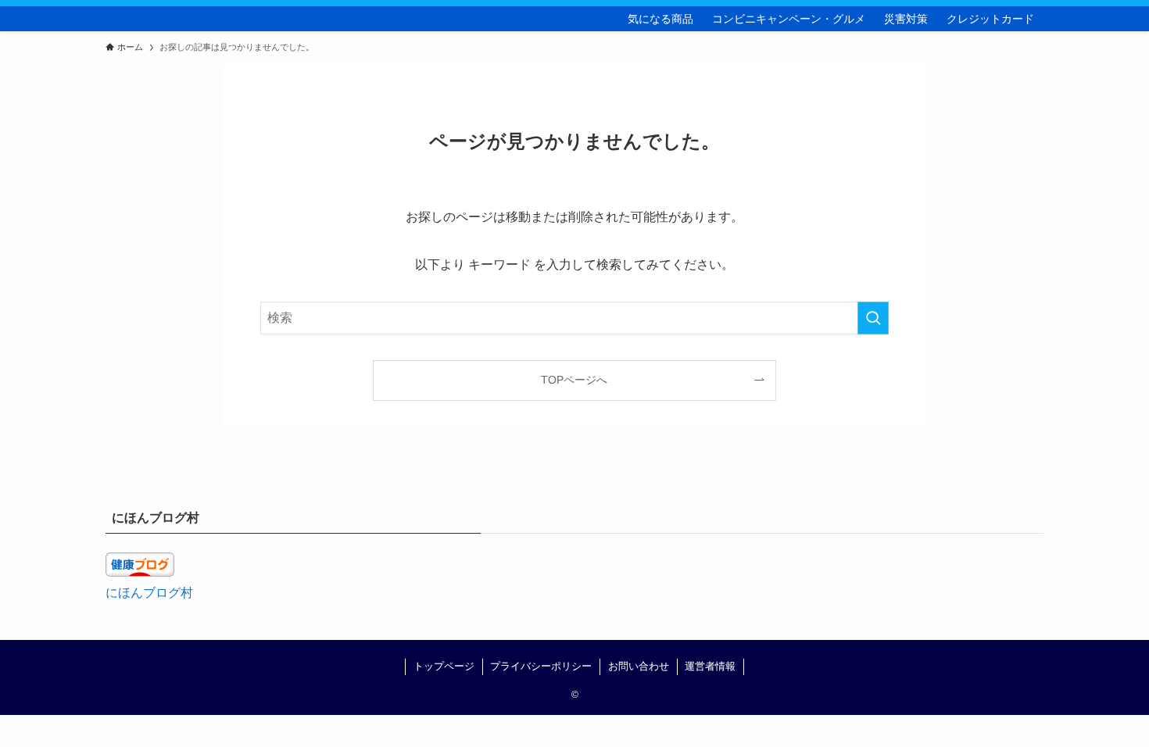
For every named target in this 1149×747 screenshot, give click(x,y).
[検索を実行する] (873, 318)
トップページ (443, 666)
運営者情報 (710, 666)
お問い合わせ (638, 666)
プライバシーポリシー (541, 666)
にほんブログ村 (149, 592)
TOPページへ (574, 380)
